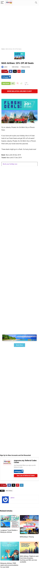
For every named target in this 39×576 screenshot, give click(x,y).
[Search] (36, 2)
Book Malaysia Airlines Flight (19, 91)
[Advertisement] (19, 25)
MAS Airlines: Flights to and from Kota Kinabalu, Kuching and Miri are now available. (29, 559)
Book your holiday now (10, 164)
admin (5, 67)
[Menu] (2, 2)
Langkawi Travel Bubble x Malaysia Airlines (9, 531)
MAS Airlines (15, 67)
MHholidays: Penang (27, 537)
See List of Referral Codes (26, 475)
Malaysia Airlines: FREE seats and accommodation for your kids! (9, 565)
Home (3, 49)
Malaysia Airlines (26, 67)
